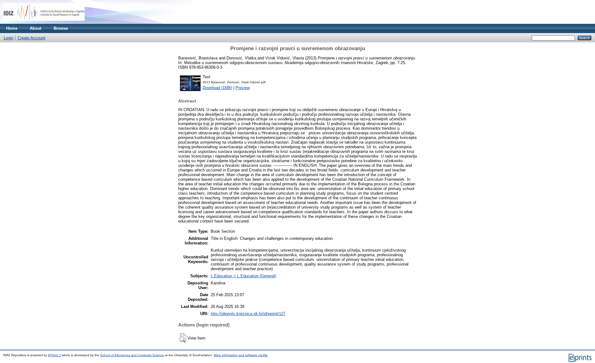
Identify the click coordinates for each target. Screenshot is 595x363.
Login (8, 38)
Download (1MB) (217, 87)
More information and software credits (240, 355)
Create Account (31, 38)
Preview (243, 87)
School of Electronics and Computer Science (132, 355)
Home (11, 28)
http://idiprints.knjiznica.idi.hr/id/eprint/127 (248, 313)
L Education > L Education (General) (243, 276)
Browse (61, 28)
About (35, 28)
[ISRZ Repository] (44, 22)
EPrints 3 (54, 355)
